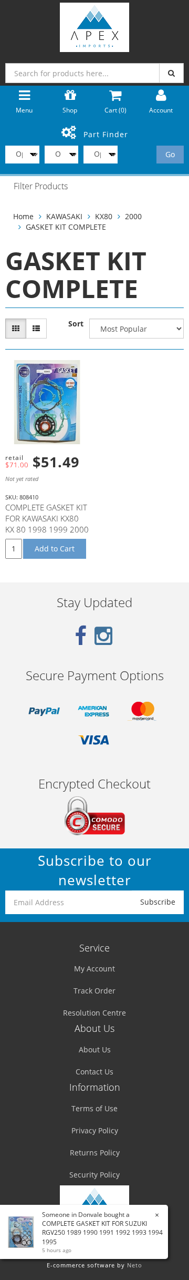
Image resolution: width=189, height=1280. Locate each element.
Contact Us (94, 1072)
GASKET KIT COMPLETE (66, 227)
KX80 (103, 216)
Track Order (95, 991)
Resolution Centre (94, 1013)
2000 (133, 216)
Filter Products (41, 186)
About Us (95, 1049)
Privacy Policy (94, 1130)
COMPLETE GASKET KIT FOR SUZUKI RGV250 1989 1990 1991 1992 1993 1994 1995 (102, 1232)
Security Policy (94, 1175)
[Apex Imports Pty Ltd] (94, 25)
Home (23, 216)
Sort (75, 324)
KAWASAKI (64, 216)
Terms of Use (94, 1108)
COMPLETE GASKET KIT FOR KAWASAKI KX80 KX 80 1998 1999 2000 (47, 518)
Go (170, 154)
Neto (134, 1265)
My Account (94, 969)
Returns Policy (95, 1153)
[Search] (171, 73)
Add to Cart (55, 549)
